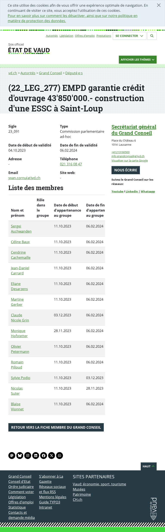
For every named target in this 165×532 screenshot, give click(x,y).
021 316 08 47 (71, 164)
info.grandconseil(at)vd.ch (128, 156)
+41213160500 (121, 152)
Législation (66, 36)
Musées (79, 489)
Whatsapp (148, 191)
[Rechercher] (152, 36)
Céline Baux (20, 241)
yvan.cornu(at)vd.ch (24, 177)
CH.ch (77, 499)
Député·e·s (74, 73)
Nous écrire (125, 170)
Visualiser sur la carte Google (130, 160)
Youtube (118, 191)
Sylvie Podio (20, 377)
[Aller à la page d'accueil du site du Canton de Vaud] (37, 48)
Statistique (17, 507)
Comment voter (21, 491)
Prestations (103, 36)
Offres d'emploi (85, 36)
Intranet (45, 507)
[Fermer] (159, 5)
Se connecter (127, 36)
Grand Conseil (50, 73)
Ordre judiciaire (21, 486)
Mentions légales (52, 497)
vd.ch (12, 73)
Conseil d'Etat (19, 481)
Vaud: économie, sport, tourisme (99, 484)
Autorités (52, 36)
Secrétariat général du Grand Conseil (134, 129)
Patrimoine (82, 494)
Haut (147, 466)
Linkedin (132, 191)
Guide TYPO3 (49, 502)
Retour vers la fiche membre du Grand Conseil (56, 427)
